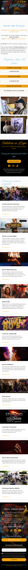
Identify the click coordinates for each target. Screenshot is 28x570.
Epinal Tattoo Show (19, 39)
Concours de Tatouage (10, 204)
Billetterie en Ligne (14, 143)
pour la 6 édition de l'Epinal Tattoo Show (14, 147)
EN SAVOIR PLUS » (6, 214)
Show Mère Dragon (9, 270)
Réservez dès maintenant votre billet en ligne (14, 155)
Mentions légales (9, 565)
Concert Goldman (9, 427)
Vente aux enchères (9, 236)
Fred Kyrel (6, 302)
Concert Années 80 (9, 334)
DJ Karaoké (6, 396)
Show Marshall (8, 364)
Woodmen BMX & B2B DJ (10, 488)
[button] (3, 8)
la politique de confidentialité (19, 556)
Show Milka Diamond (10, 458)
